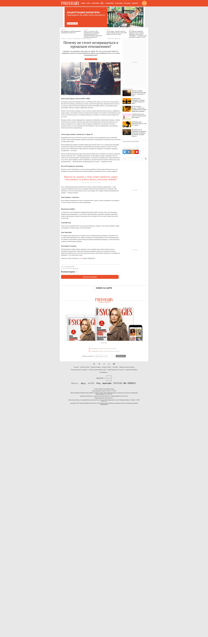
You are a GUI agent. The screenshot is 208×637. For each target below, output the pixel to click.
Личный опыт (110, 3)
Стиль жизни (118, 3)
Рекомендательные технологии (116, 369)
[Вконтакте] (104, 364)
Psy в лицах (127, 3)
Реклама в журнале (96, 367)
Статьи (88, 3)
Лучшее (83, 3)
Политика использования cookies (97, 369)
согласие (95, 348)
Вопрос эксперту (106, 367)
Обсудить (112, 38)
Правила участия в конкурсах (127, 367)
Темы (101, 3)
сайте (80, 258)
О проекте (76, 367)
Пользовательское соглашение (79, 369)
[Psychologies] (70, 3)
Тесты (144, 3)
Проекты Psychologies (131, 369)
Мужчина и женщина (90, 59)
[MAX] (94, 364)
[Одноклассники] (109, 364)
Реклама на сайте (84, 367)
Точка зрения (95, 3)
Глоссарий (135, 3)
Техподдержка (103, 372)
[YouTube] (114, 364)
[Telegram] (99, 364)
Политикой (94, 351)
